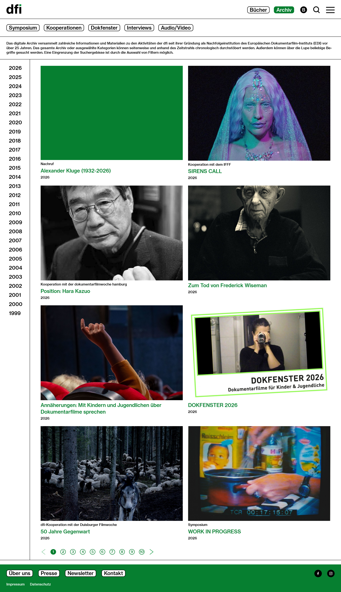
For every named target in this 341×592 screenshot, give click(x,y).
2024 (15, 86)
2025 (15, 77)
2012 (15, 195)
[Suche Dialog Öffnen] (316, 9)
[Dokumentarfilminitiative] (13, 9)
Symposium (23, 28)
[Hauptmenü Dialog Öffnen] (330, 10)
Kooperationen (64, 28)
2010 (15, 213)
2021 (15, 113)
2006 (15, 249)
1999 (15, 313)
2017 (15, 149)
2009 (15, 222)
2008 (15, 231)
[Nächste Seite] (151, 552)
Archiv (284, 10)
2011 (14, 204)
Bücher (258, 10)
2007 (15, 240)
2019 (15, 131)
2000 (15, 304)
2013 (15, 186)
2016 (15, 159)
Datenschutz (40, 584)
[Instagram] (331, 573)
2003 (15, 277)
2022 (15, 104)
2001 (15, 295)
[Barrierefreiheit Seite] (303, 9)
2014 (15, 177)
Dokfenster (104, 28)
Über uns (19, 573)
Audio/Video (176, 28)
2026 (15, 68)
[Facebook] (318, 573)
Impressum (15, 584)
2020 (15, 122)
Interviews (139, 28)
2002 (15, 286)
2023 (15, 95)
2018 (15, 140)
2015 (15, 168)
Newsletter (81, 573)
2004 (15, 267)
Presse (49, 573)
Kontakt (113, 573)
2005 (15, 258)
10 (142, 552)
